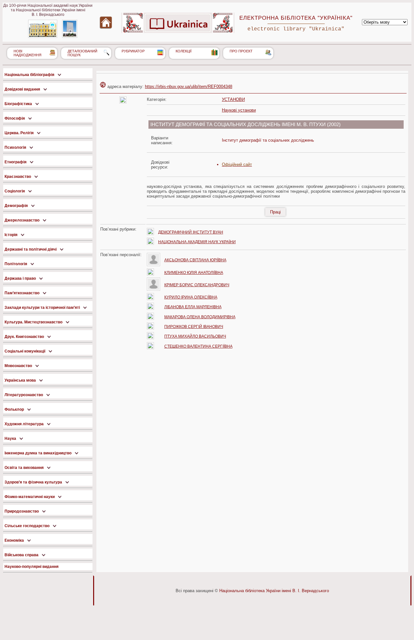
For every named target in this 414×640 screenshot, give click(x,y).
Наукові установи (239, 110)
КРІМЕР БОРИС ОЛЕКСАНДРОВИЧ (196, 285)
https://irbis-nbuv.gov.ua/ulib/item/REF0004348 (188, 86)
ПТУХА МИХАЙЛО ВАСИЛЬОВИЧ (195, 336)
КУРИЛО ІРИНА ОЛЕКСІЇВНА (190, 297)
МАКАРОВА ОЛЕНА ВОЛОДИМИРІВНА (199, 317)
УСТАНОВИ (233, 99)
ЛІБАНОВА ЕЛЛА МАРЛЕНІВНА (193, 307)
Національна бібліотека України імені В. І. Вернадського (274, 590)
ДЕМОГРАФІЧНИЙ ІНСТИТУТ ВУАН (190, 232)
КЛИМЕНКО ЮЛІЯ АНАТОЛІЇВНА (193, 272)
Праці (275, 212)
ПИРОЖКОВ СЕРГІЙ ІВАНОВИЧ (193, 326)
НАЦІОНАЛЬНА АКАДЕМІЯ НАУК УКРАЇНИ (197, 242)
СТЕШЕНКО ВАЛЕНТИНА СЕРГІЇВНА (198, 346)
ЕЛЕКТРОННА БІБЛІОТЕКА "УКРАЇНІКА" (296, 18)
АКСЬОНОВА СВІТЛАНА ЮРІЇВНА (195, 260)
